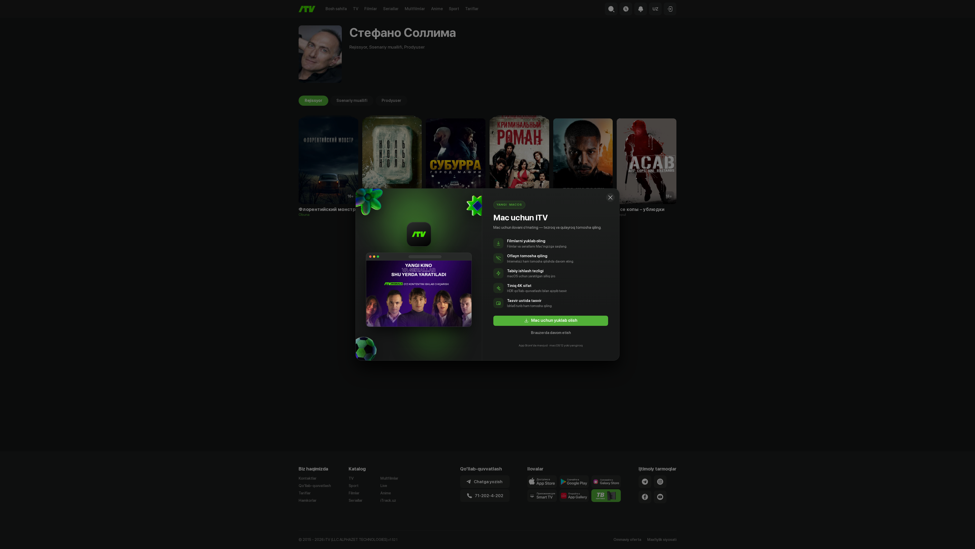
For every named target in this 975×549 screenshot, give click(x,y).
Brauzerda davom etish (551, 332)
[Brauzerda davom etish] (610, 197)
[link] (550, 321)
